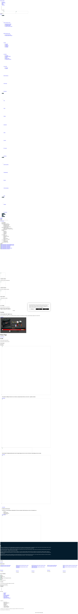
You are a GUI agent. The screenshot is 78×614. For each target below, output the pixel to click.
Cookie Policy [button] (45, 306)
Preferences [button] (42, 307)
